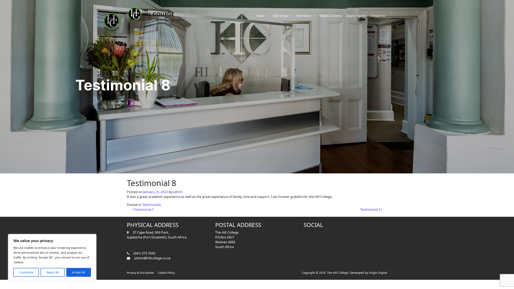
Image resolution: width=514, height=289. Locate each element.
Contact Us (378, 16)
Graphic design (356, 16)
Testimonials (151, 205)
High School (280, 16)
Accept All (78, 272)
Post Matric (304, 16)
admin (178, 192)
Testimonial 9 (370, 209)
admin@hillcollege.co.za (152, 258)
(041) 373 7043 (144, 253)
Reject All (52, 272)
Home (260, 16)
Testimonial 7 (143, 209)
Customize (26, 272)
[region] (52, 257)
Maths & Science (331, 16)
